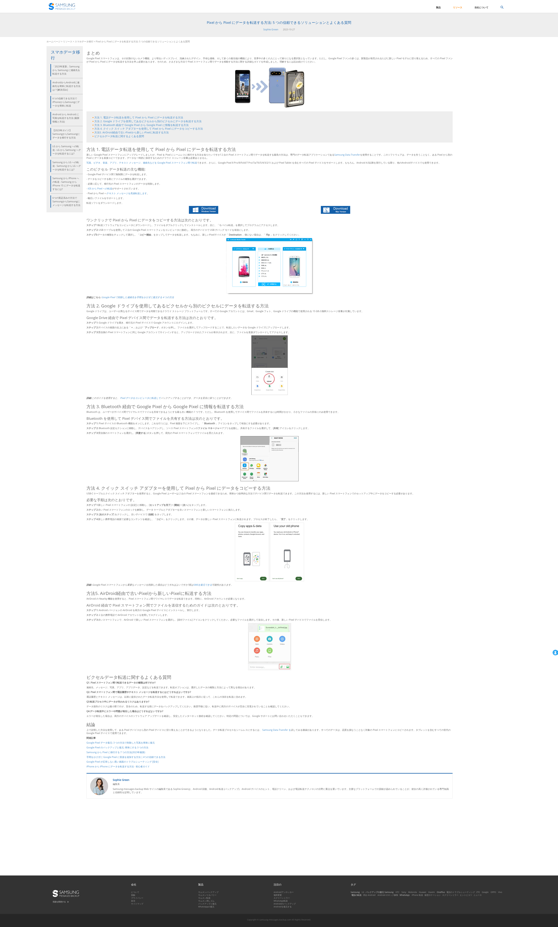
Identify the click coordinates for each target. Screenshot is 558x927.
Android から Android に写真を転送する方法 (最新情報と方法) (65, 118)
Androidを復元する (283, 906)
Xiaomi (431, 892)
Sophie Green (270, 29)
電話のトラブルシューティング (460, 892)
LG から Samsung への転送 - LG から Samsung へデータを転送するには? (66, 150)
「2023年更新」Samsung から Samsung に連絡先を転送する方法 (66, 70)
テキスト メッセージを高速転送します (127, 193)
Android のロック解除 (388, 895)
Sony (403, 892)
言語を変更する (59, 901)
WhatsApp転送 (281, 900)
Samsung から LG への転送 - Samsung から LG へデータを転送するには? (66, 166)
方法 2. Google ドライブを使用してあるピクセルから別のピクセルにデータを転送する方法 (148, 121)
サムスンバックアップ (208, 892)
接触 (133, 895)
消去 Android (369, 895)
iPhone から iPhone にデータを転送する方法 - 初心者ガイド (118, 766)
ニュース (478, 895)
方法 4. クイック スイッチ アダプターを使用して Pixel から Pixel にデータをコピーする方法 (148, 128)
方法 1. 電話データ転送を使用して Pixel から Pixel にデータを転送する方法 (138, 117)
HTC (397, 892)
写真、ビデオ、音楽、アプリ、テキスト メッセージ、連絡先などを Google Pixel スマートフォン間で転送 (141, 162)
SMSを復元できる (202, 584)
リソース (457, 7)
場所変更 (278, 895)
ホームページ (53, 41)
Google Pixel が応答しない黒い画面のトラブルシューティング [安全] (122, 761)
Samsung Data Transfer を (276, 729)
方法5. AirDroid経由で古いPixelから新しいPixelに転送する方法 (131, 132)
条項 (133, 900)
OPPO (493, 892)
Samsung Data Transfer (347, 154)
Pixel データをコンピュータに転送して (140, 398)
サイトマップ (137, 903)
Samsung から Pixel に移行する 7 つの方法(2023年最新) (115, 752)
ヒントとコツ (466, 895)
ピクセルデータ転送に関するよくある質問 (119, 136)
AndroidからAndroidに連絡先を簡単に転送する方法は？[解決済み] (66, 86)
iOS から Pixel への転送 (100, 188)
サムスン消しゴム (206, 900)
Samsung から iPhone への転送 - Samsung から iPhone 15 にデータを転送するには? (66, 184)
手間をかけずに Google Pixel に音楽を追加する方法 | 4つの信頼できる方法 (125, 757)
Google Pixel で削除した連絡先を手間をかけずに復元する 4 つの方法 (138, 297)
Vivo (500, 892)
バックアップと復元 (207, 903)
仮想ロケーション (432, 895)
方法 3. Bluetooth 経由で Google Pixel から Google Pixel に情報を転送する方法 (141, 125)
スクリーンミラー (282, 898)
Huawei (422, 892)
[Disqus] (269, 838)
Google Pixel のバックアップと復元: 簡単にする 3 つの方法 (117, 747)
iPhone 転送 (417, 895)
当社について (481, 7)
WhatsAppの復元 (206, 906)
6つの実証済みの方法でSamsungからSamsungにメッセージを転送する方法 (66, 201)
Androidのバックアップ (285, 903)
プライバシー (137, 898)
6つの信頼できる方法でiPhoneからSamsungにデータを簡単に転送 (66, 102)
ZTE (478, 892)
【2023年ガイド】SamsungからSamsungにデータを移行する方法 (66, 134)
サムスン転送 (204, 898)
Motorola (412, 892)
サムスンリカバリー (207, 895)
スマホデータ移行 (84, 41)
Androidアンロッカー (284, 892)
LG (363, 892)
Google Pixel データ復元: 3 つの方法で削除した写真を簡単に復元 (120, 742)
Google (485, 892)
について (135, 892)
